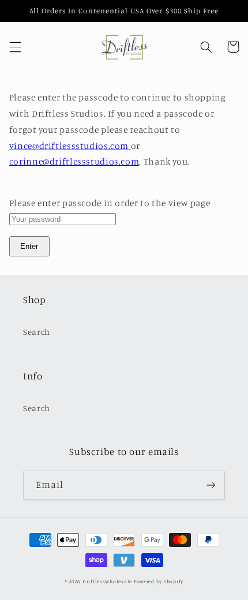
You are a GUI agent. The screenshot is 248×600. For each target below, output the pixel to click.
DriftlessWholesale (107, 581)
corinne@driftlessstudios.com (74, 161)
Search (36, 332)
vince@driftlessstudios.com (70, 145)
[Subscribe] (211, 485)
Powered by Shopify (158, 581)
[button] (15, 46)
